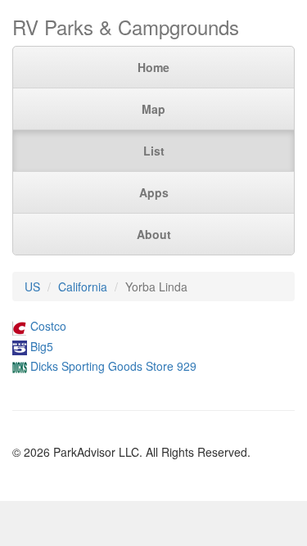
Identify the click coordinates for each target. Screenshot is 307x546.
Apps (154, 192)
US (32, 286)
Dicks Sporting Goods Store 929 (113, 366)
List (154, 150)
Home (153, 67)
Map (153, 109)
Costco (48, 326)
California (82, 286)
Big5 (41, 346)
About (154, 234)
